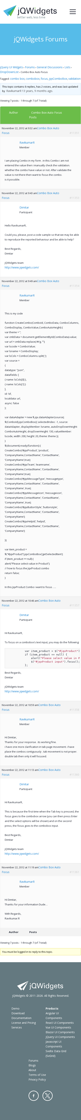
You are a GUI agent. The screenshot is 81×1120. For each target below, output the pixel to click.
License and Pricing (23, 1023)
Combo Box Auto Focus (46, 112)
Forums (30, 67)
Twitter (47, 1096)
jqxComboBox (58, 78)
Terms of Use (37, 1075)
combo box (17, 78)
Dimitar (24, 207)
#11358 (74, 709)
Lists (67, 67)
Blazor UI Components (60, 1032)
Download (18, 1013)
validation (74, 78)
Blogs (32, 1065)
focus (44, 78)
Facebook (34, 1096)
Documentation (21, 1018)
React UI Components (60, 1023)
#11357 (74, 605)
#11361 (74, 872)
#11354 (74, 286)
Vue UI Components (58, 1027)
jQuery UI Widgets (11, 67)
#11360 (74, 774)
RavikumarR (13, 91)
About (32, 1070)
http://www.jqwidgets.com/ (22, 267)
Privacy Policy (37, 1079)
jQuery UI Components (60, 1037)
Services (16, 1027)
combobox (33, 78)
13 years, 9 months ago (37, 91)
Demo (15, 1008)
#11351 (74, 133)
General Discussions (50, 67)
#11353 (74, 198)
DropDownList (9, 72)
